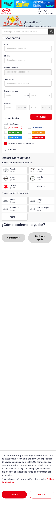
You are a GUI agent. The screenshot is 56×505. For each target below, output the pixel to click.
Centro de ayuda (40, 238)
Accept (14, 494)
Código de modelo (11, 68)
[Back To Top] (49, 491)
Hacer (6, 44)
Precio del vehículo (11, 91)
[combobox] (28, 48)
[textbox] (18, 48)
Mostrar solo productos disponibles (21, 143)
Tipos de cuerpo (10, 79)
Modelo (7, 56)
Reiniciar (12, 149)
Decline (41, 494)
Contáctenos (13, 237)
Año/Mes (7, 103)
